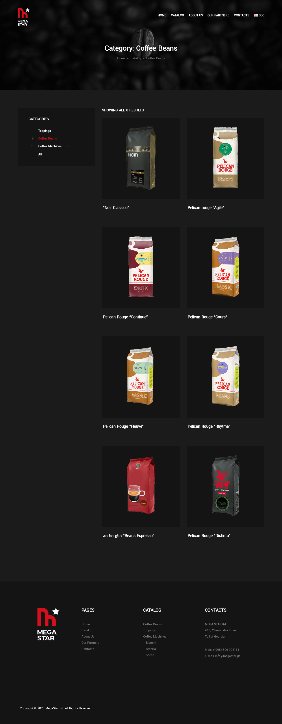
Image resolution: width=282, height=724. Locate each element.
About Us (196, 15)
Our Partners (218, 15)
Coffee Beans (47, 138)
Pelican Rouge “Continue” (125, 316)
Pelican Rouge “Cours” (207, 316)
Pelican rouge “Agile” (206, 207)
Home (162, 15)
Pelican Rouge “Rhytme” (209, 426)
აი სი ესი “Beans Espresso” (128, 535)
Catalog (177, 15)
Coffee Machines (49, 146)
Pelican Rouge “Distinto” (209, 535)
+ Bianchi (149, 643)
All (40, 154)
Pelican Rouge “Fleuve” (123, 426)
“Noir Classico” (116, 207)
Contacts (241, 15)
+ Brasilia (149, 649)
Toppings (44, 131)
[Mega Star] (31, 13)
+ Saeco (148, 655)
